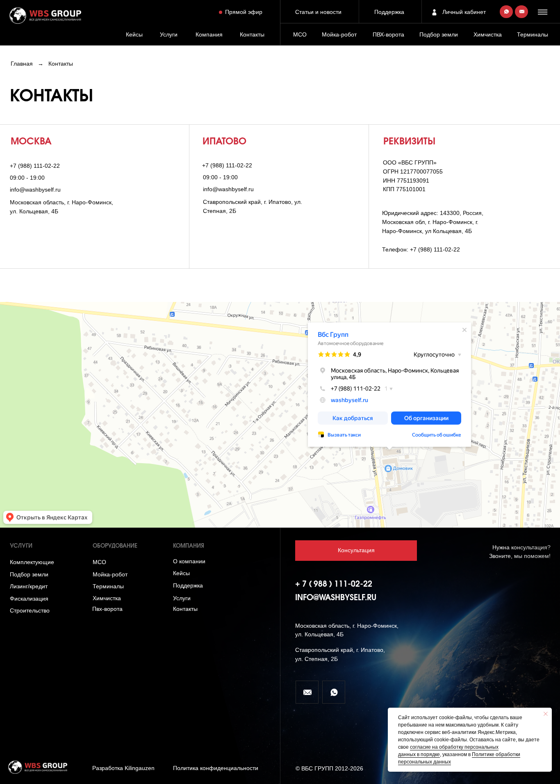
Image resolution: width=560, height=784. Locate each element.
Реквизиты (409, 141)
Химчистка (487, 35)
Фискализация (29, 599)
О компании (189, 561)
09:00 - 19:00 (27, 178)
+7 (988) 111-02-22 (35, 166)
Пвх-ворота (107, 609)
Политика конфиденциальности (215, 768)
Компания (209, 35)
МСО (300, 35)
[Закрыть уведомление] (546, 714)
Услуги (169, 35)
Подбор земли (29, 574)
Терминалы (532, 35)
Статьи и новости (318, 12)
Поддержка (389, 12)
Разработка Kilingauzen (123, 768)
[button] (543, 12)
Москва (31, 141)
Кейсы (134, 35)
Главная (22, 64)
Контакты (252, 35)
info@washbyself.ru (35, 190)
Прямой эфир (243, 12)
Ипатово (224, 141)
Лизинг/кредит (29, 586)
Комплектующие (32, 562)
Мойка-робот (339, 35)
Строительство (30, 611)
